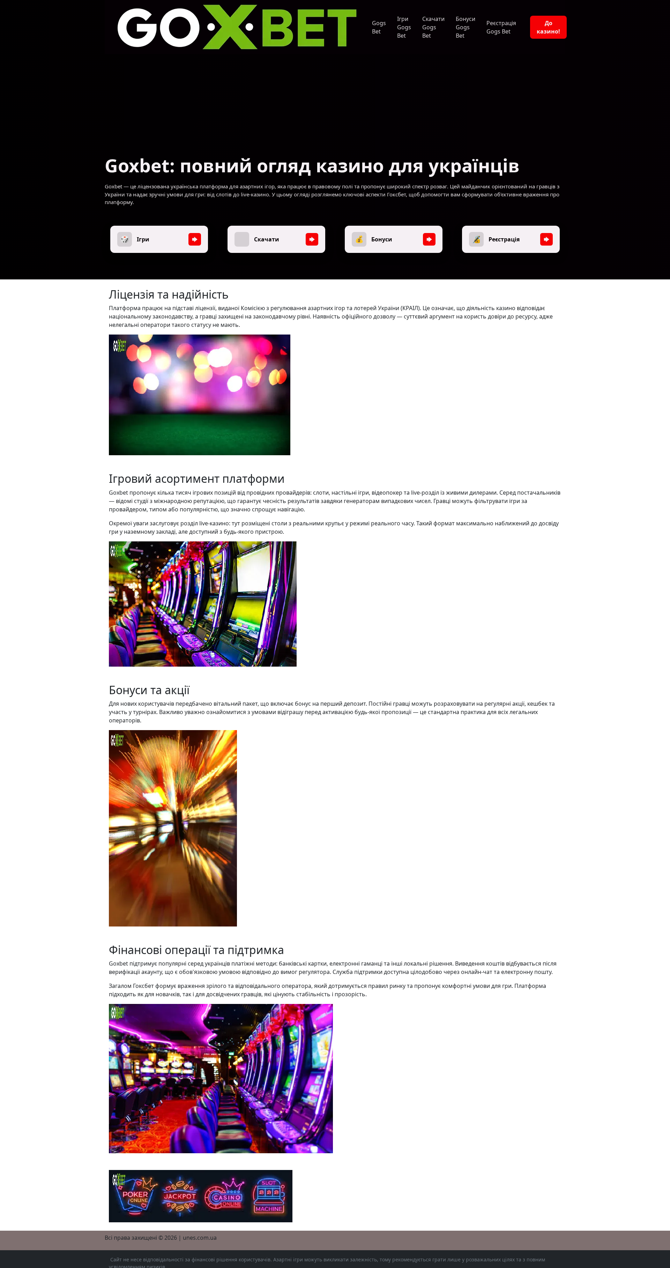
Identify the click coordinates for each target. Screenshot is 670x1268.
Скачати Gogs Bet (433, 27)
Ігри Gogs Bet (404, 27)
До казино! (548, 27)
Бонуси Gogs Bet (465, 27)
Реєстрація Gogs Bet (501, 27)
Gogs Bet (379, 27)
